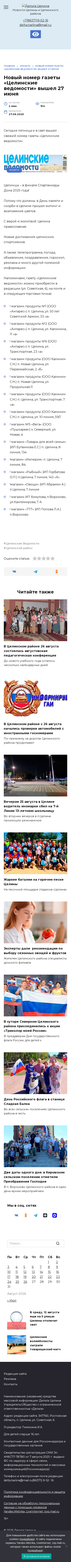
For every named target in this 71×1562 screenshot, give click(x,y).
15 (49, 1272)
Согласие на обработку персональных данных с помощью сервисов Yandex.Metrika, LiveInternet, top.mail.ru (32, 1507)
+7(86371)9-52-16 (35, 20)
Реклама (10, 1379)
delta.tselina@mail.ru (35, 25)
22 (50, 1277)
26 (25, 1282)
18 (17, 1277)
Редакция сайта (15, 1374)
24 (9, 1282)
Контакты (10, 1384)
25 (17, 1282)
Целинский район (19, 548)
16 (57, 1272)
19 (25, 1277)
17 (8, 1277)
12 (25, 1272)
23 (58, 1277)
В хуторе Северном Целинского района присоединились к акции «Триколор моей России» (32, 1026)
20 (34, 1277)
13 (33, 1272)
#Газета (14, 170)
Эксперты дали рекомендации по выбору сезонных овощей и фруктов (35, 951)
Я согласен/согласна (36, 1556)
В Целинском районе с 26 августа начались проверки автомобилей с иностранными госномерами (34, 728)
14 (41, 1272)
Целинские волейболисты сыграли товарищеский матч (45, 1343)
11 (17, 1272)
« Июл (11, 1300)
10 (9, 1272)
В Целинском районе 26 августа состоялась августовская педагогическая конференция (31, 651)
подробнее (27, 1539)
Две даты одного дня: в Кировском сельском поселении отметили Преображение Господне (34, 1177)
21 (41, 1277)
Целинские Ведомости (22, 543)
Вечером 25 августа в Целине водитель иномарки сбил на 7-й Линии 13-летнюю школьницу (31, 806)
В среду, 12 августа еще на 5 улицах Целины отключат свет (44, 1319)
